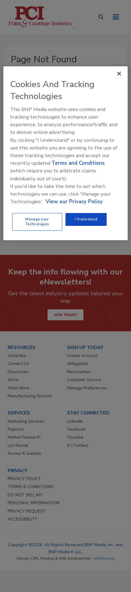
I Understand (86, 219)
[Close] (119, 73)
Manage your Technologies (37, 221)
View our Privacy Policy (74, 201)
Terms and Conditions (78, 163)
